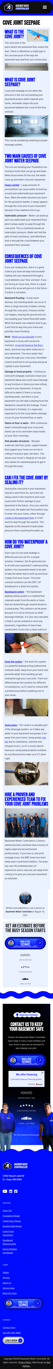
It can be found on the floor (29, 345)
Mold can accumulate (23, 337)
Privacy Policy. (25, 1362)
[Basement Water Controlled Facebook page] (15, 1191)
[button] (45, 7)
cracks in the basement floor (19, 518)
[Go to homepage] (15, 1166)
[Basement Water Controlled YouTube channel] (5, 1191)
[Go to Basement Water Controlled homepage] (17, 7)
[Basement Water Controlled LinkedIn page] (10, 1191)
